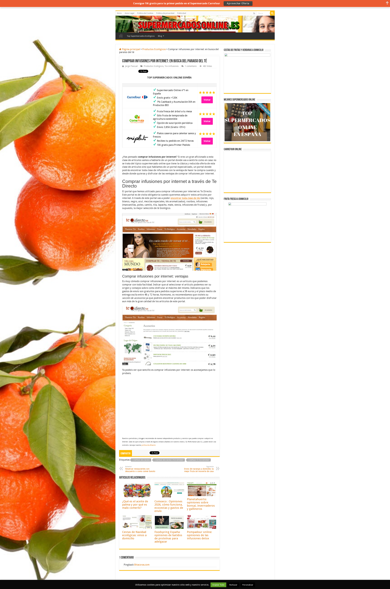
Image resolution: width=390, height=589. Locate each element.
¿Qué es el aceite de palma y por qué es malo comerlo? (135, 504)
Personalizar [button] (247, 585)
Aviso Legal (129, 13)
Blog (160, 36)
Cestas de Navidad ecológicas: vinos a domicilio (134, 535)
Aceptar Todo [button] (218, 585)
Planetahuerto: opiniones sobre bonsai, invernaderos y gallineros (201, 504)
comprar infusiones (141, 460)
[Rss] (254, 13)
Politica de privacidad (165, 13)
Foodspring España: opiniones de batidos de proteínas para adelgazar (168, 536)
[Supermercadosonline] (129, 23)
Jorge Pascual (131, 66)
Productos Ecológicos (154, 49)
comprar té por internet (199, 460)
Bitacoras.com (141, 564)
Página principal (130, 49)
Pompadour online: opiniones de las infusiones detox (199, 535)
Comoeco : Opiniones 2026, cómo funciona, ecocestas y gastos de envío (168, 506)
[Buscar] (272, 13)
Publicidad (181, 13)
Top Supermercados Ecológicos (141, 36)
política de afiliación (149, 445)
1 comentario (191, 66)
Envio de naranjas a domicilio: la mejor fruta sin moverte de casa (199, 469)
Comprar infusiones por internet (169, 460)
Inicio (119, 13)
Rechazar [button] (233, 585)
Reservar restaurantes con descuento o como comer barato (140, 469)
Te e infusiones (172, 66)
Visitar (207, 100)
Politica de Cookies (145, 13)
